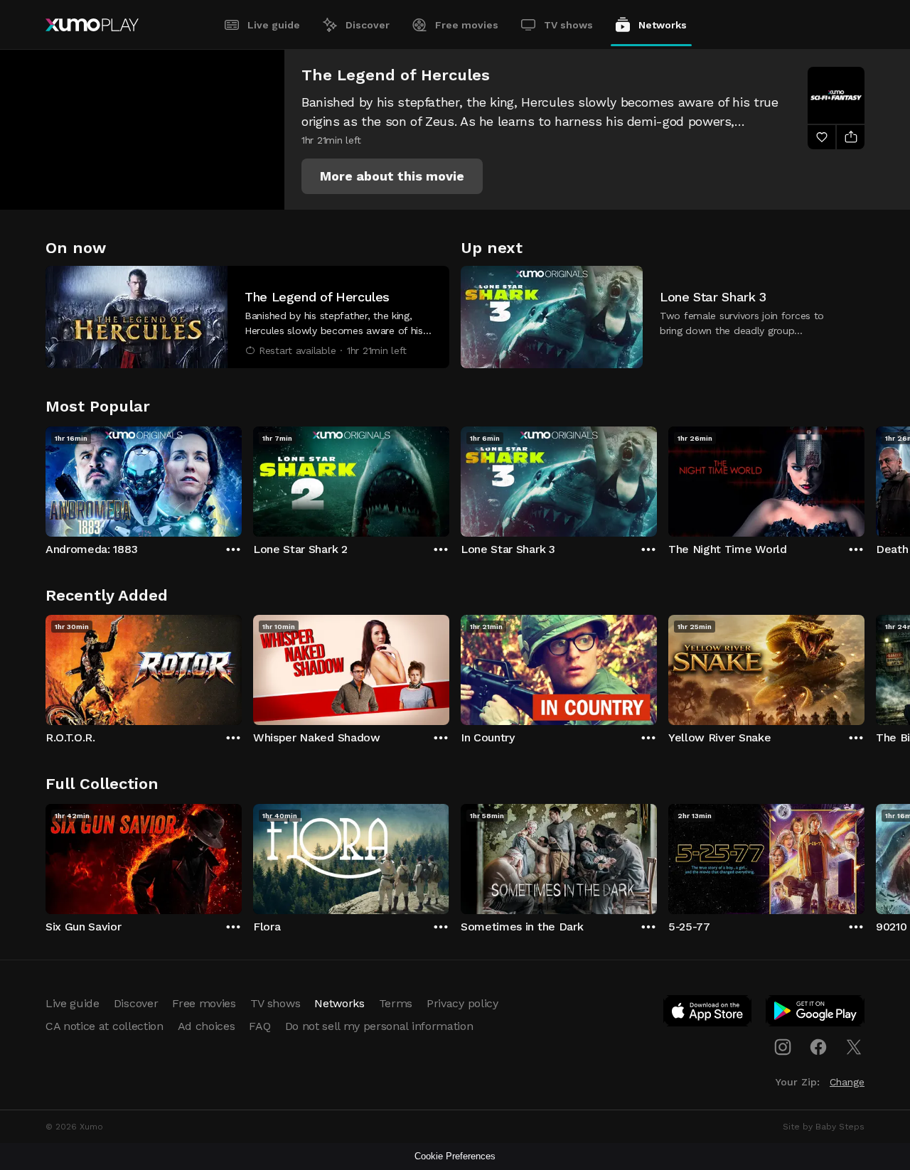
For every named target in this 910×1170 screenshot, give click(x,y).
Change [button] (847, 1082)
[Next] (864, 478)
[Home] (92, 24)
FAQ (259, 1026)
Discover (368, 25)
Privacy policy (462, 1003)
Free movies (466, 25)
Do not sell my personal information (379, 1026)
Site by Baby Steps (823, 1127)
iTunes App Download (708, 1013)
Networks (662, 25)
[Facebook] (818, 1047)
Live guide (273, 25)
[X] (853, 1047)
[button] (392, 176)
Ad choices (206, 1026)
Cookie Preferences (455, 1156)
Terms (395, 1003)
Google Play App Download (815, 1013)
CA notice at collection (105, 1026)
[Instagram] (782, 1047)
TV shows (568, 25)
